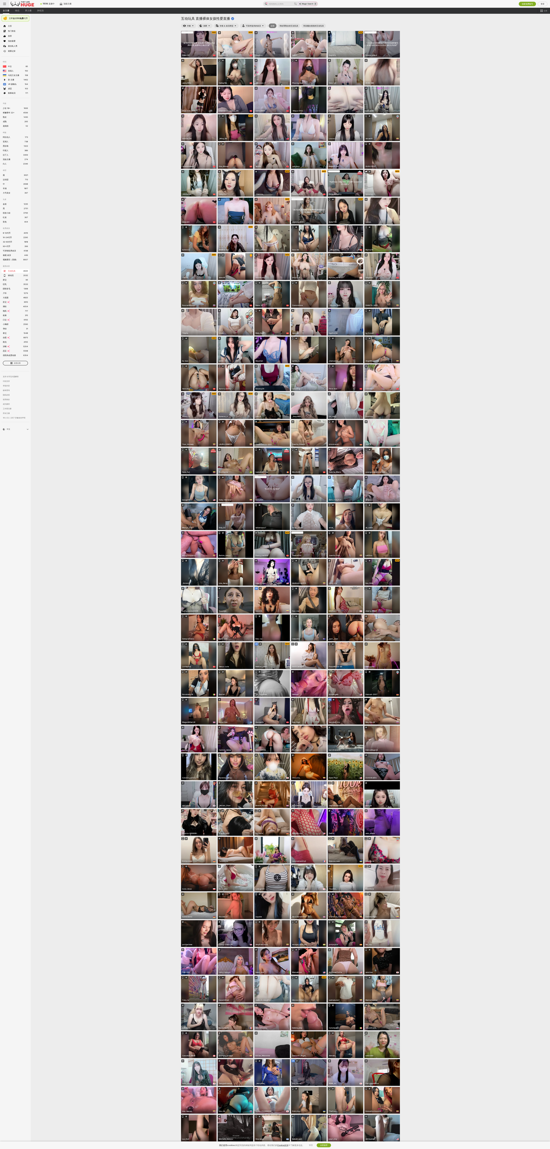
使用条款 (6, 400)
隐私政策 (6, 395)
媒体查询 (6, 390)
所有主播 (6, 413)
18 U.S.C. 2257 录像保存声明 (14, 418)
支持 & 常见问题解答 (11, 377)
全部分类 (17, 363)
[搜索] (295, 4)
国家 (205, 26)
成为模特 (6, 404)
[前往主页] (23, 4)
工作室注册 (7, 409)
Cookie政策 (282, 1145)
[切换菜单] (4, 4)
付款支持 (6, 381)
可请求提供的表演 (253, 26)
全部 (272, 26)
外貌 (189, 26)
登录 (542, 4)
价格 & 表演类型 (226, 26)
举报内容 (6, 386)
